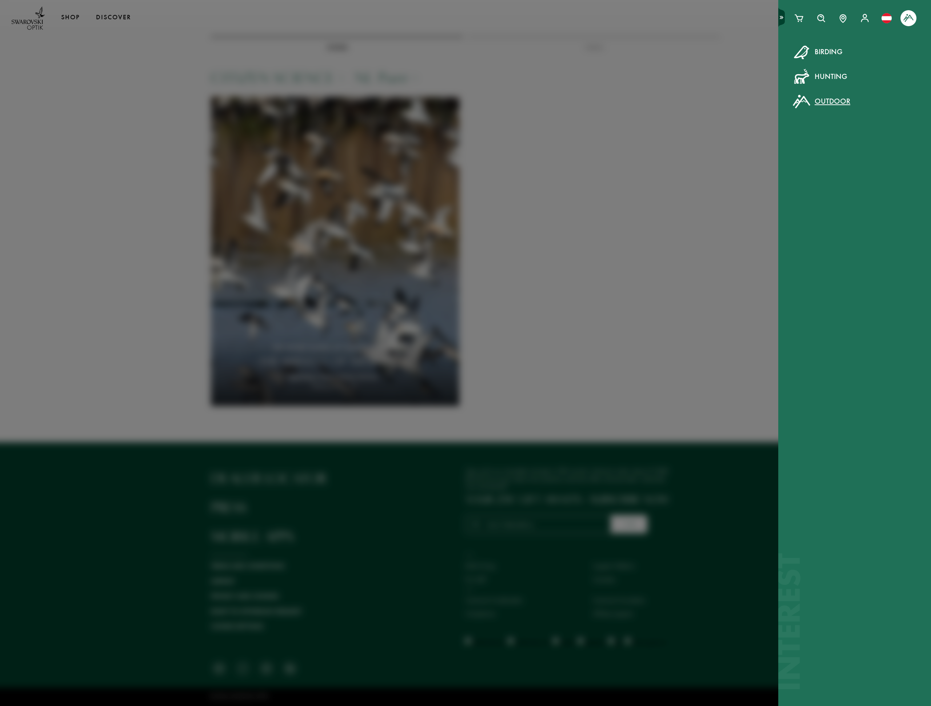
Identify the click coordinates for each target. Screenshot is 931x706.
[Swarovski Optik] (28, 18)
